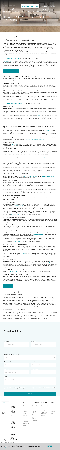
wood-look (14, 144)
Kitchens (47, 130)
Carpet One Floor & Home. (10, 442)
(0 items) (45, 9)
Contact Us (7, 286)
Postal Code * (6, 369)
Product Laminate (21, 11)
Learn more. (8, 447)
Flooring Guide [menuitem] (44, 410)
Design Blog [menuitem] (34, 420)
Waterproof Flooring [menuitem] (25, 408)
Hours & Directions (44, 6)
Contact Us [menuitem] (53, 411)
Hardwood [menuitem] (25, 411)
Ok (49, 446)
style (17, 186)
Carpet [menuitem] (24, 413)
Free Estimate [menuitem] (26, 423)
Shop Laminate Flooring (11, 70)
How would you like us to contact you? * (12, 354)
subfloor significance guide (30, 176)
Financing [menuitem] (25, 425)
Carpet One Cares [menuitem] (53, 408)
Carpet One (5, 11)
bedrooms (39, 115)
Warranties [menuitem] (43, 415)
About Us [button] (4, 8)
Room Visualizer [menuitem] (34, 408)
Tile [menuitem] (23, 417)
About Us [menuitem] (53, 405)
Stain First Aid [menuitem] (44, 407)
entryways (23, 253)
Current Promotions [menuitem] (25, 421)
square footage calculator (47, 176)
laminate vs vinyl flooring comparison (35, 139)
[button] (41, 9)
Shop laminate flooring (16, 214)
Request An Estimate (53, 6)
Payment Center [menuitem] (12, 9)
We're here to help (7, 61)
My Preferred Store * (35, 369)
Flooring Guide (12, 11)
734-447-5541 (19, 2)
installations (40, 88)
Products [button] (4, 5)
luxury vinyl (17, 241)
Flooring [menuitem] (24, 405)
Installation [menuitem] (43, 417)
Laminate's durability (19, 205)
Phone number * (7, 361)
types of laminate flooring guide (14, 103)
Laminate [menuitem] (25, 415)
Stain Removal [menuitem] (44, 405)
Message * (6, 376)
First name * (6, 341)
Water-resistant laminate (39, 234)
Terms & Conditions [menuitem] (53, 414)
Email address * (34, 361)
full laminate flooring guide (13, 58)
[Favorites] (43, 9)
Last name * (33, 341)
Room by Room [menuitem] (35, 405)
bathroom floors (52, 262)
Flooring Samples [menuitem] (34, 412)
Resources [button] (12, 5)
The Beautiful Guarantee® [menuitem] (44, 413)
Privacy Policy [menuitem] (54, 416)
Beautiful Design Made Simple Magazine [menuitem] (35, 416)
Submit (30, 393)
